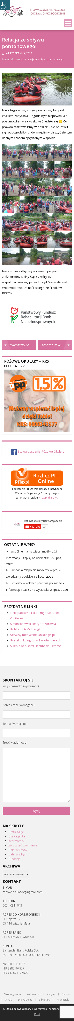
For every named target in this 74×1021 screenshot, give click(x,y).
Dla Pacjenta (16, 836)
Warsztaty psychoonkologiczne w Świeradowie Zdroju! (23, 345)
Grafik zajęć (16, 832)
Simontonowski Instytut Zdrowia (33, 624)
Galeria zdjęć (16, 854)
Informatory (16, 841)
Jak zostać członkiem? (22, 845)
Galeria (66, 994)
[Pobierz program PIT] (37, 476)
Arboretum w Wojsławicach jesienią (57, 345)
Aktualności (17, 59)
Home (5, 59)
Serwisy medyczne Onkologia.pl (32, 635)
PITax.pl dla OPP (47, 497)
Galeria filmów (17, 850)
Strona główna (12, 994)
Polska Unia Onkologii (25, 629)
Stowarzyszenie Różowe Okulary (41, 451)
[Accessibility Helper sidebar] (5, 5)
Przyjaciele (63, 1000)
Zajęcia (51, 994)
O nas (8, 1000)
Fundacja (14, 859)
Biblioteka (45, 1000)
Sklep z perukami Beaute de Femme (35, 646)
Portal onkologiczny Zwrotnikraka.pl (35, 640)
